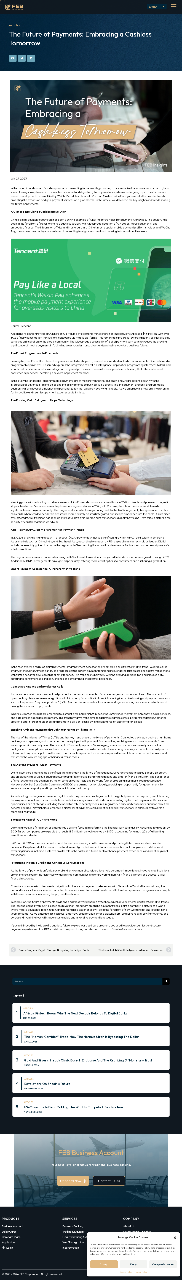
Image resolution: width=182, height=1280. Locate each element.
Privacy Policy (140, 1272)
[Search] (166, 981)
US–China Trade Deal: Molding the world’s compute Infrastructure (73, 1107)
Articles (14, 25)
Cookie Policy (126, 1272)
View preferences (163, 1264)
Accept (104, 1264)
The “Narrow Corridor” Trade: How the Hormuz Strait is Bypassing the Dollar (81, 1037)
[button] (175, 1237)
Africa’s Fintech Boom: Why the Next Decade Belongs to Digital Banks (75, 1013)
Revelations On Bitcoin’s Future (47, 1084)
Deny (133, 1264)
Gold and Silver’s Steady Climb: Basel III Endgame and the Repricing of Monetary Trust (88, 1060)
